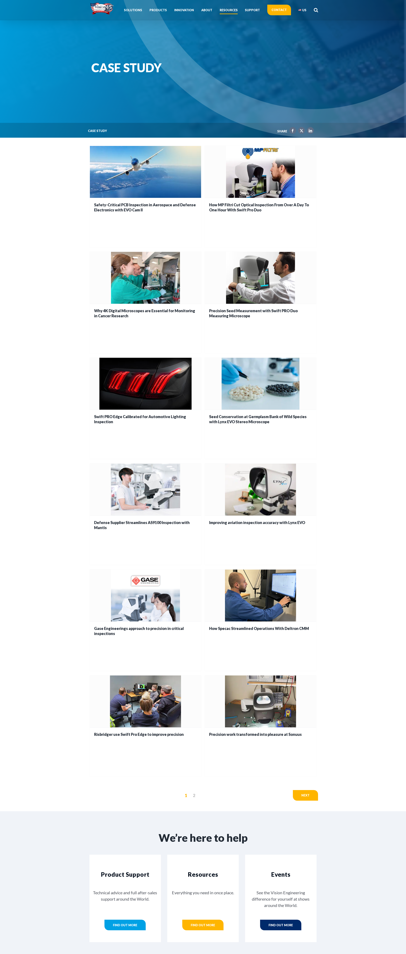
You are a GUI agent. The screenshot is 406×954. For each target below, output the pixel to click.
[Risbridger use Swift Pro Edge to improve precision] (145, 701)
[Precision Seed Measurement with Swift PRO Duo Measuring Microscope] (260, 278)
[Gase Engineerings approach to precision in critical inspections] (145, 595)
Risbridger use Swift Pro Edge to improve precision (139, 734)
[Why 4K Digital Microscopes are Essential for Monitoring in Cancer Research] (145, 278)
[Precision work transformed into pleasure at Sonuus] (260, 701)
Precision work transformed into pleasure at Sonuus (255, 734)
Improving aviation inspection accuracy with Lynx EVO (257, 522)
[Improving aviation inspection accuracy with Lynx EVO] (260, 490)
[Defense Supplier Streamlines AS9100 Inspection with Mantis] (145, 490)
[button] (316, 10)
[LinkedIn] (309, 131)
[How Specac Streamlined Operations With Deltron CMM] (260, 595)
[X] (300, 131)
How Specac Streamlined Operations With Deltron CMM (259, 628)
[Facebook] (291, 131)
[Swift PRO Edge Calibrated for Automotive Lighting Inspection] (145, 384)
